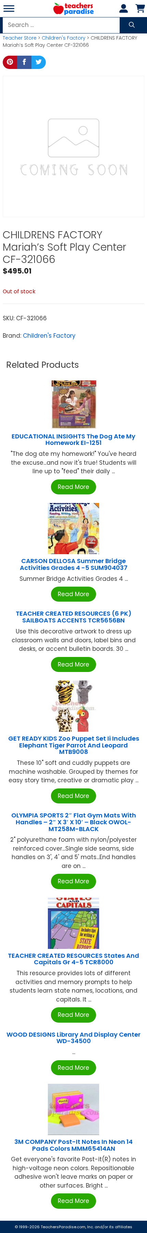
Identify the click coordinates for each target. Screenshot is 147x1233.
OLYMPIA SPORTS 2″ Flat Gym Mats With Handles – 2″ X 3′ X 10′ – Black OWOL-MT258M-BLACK (73, 822)
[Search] (132, 25)
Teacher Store (20, 37)
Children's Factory (63, 37)
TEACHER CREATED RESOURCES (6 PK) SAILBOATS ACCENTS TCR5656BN (74, 617)
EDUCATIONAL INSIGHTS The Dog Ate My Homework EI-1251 (73, 439)
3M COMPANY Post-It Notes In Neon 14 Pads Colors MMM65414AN (73, 1145)
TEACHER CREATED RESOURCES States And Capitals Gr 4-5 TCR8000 (73, 959)
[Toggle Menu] (8, 8)
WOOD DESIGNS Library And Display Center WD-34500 (73, 1038)
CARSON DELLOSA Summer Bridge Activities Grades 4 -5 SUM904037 (74, 564)
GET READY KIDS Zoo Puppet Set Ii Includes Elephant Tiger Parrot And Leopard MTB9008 (73, 745)
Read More (73, 487)
